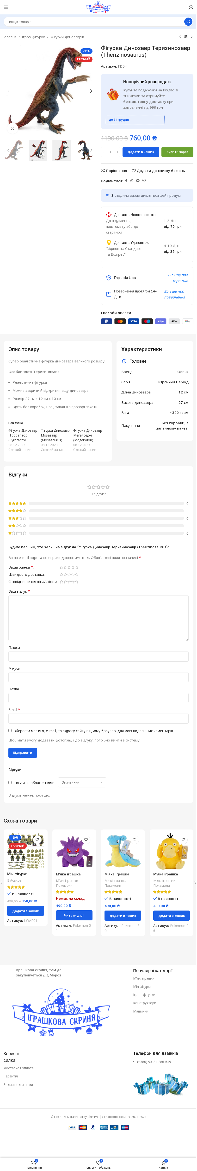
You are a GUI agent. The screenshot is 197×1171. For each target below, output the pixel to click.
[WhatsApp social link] (132, 180)
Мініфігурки (142, 986)
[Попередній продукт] (180, 37)
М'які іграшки (143, 978)
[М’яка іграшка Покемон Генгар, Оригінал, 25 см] (74, 851)
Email (14, 709)
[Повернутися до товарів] (186, 37)
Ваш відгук (19, 591)
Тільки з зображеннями (34, 782)
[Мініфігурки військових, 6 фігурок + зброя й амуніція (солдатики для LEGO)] (25, 851)
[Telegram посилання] (138, 180)
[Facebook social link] (126, 180)
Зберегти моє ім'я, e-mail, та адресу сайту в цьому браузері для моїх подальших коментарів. (94, 730)
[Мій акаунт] (191, 7)
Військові (14, 880)
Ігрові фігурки (33, 36)
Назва (15, 688)
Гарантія (11, 1076)
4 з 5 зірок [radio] (73, 567)
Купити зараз (177, 152)
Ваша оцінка (20, 567)
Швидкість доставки (26, 575)
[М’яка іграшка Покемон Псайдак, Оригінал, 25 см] (171, 851)
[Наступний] (192, 37)
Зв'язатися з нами (18, 1084)
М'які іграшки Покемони (67, 883)
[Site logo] (98, 6)
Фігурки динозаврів (67, 36)
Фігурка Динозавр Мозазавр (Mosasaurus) (55, 435)
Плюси (14, 647)
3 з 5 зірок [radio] (69, 567)
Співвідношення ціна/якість (32, 582)
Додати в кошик (141, 152)
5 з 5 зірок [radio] (77, 567)
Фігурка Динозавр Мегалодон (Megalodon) (87, 435)
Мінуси (14, 668)
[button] (8, 91)
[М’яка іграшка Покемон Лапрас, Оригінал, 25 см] (123, 851)
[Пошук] (188, 22)
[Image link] (66, 1013)
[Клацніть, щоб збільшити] (12, 128)
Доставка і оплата (19, 1068)
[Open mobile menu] (6, 7)
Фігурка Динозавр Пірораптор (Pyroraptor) (22, 435)
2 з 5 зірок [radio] (65, 567)
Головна (9, 36)
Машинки (140, 1011)
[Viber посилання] (144, 180)
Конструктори (144, 1002)
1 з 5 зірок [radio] (61, 567)
